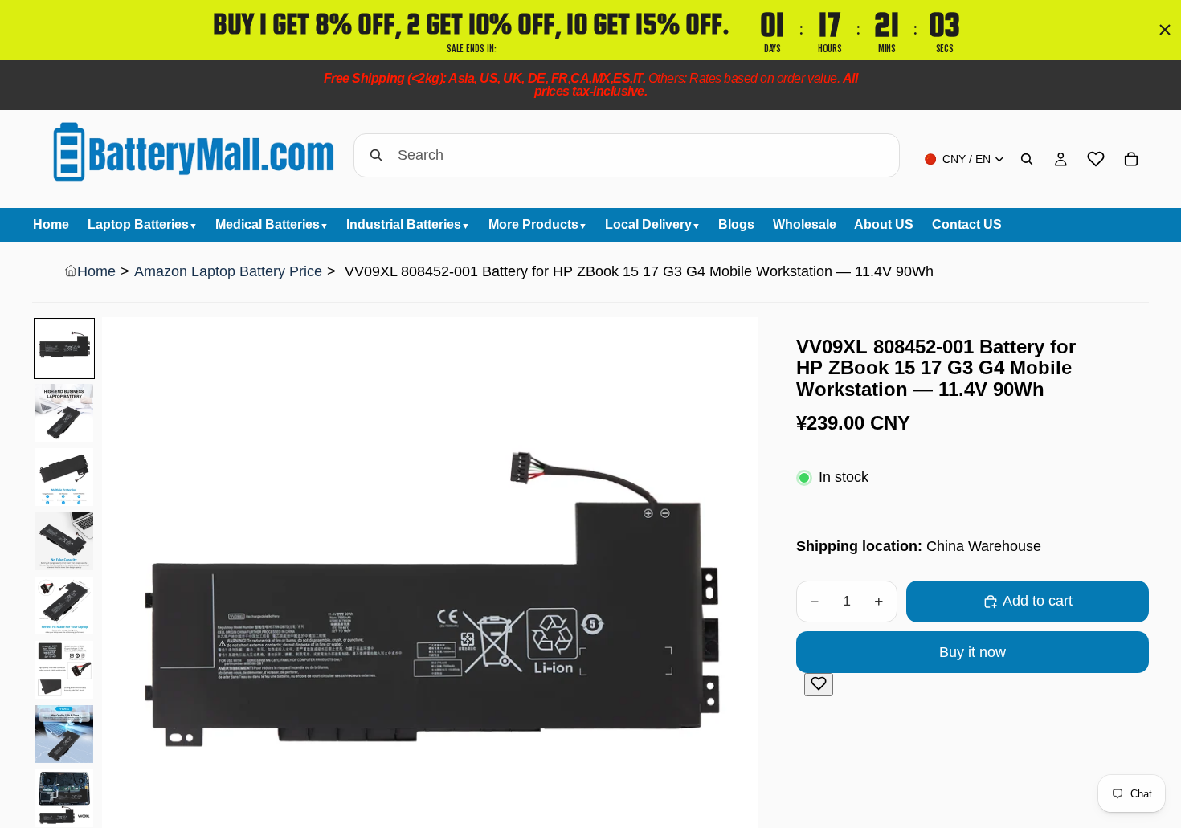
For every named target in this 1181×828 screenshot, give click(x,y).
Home (96, 271)
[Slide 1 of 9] (64, 348)
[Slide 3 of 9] (64, 477)
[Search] (1026, 159)
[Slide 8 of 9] (64, 798)
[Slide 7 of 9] (64, 734)
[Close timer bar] (1165, 29)
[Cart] (1131, 159)
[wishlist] (1096, 159)
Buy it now (972, 652)
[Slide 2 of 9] (64, 413)
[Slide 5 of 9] (64, 605)
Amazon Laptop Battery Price (228, 271)
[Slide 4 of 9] (64, 541)
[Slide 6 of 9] (64, 670)
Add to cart (1038, 601)
